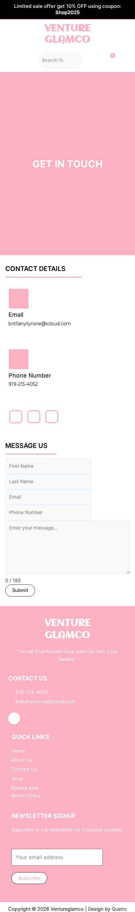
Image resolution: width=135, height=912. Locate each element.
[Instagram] (14, 718)
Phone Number (30, 375)
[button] (18, 60)
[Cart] (109, 60)
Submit (20, 590)
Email (16, 314)
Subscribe (29, 878)
